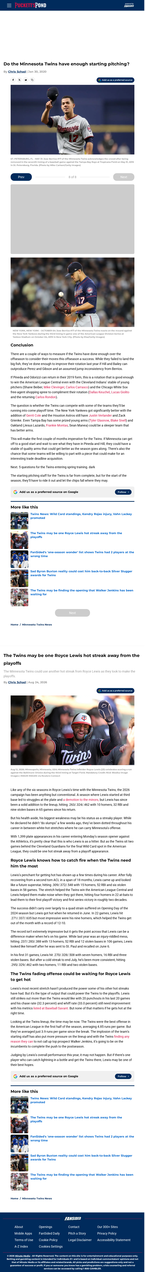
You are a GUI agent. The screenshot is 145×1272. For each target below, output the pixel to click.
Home (14, 624)
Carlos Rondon (45, 397)
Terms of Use (23, 1240)
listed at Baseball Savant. (51, 1008)
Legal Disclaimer (80, 1240)
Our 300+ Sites (107, 1227)
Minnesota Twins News (37, 624)
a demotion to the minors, (81, 800)
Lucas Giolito (120, 392)
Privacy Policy (107, 1233)
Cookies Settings (51, 1246)
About (18, 1227)
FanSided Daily (49, 1233)
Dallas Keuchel (99, 392)
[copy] (32, 79)
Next (123, 177)
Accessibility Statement (113, 1240)
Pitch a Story (77, 1233)
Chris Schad (17, 71)
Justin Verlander (100, 415)
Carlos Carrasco (77, 387)
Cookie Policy (48, 1240)
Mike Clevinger (54, 387)
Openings (45, 1227)
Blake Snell (118, 420)
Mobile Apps (23, 1233)
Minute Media (22, 1256)
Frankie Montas (57, 425)
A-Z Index (21, 1246)
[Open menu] (9, 5)
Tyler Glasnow (99, 420)
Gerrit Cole (33, 415)
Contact (73, 1227)
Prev (21, 177)
